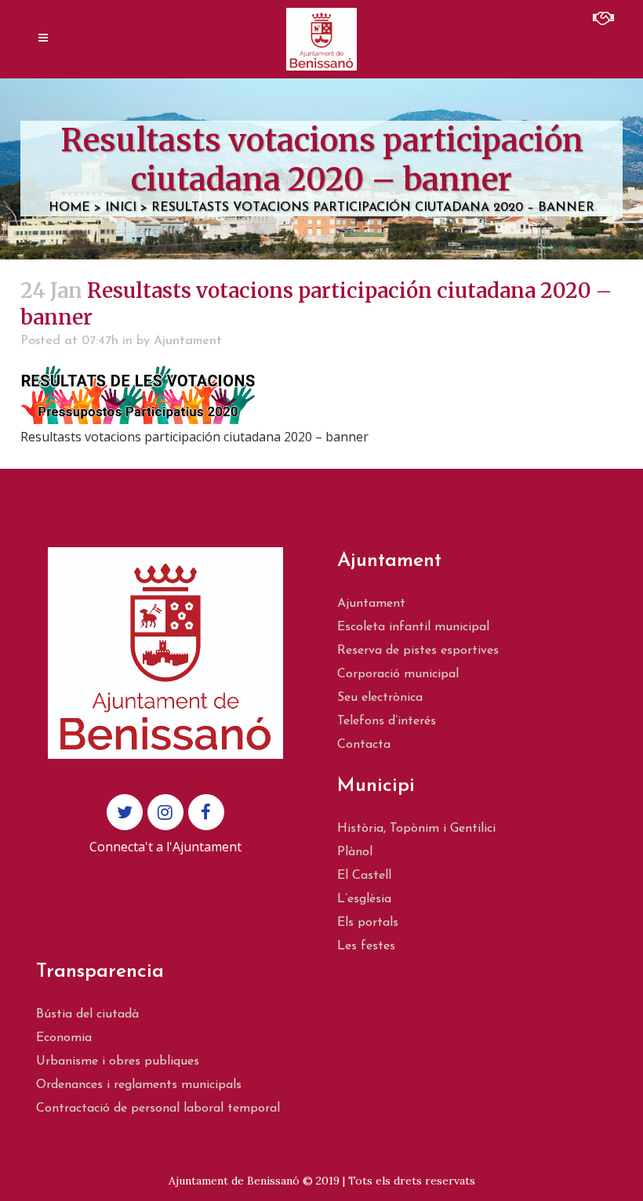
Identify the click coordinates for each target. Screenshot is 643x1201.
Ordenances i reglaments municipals (139, 1085)
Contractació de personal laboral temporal (158, 1108)
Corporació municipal (398, 674)
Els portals (367, 922)
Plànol (354, 852)
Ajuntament (188, 341)
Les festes (366, 946)
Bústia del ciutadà (87, 1014)
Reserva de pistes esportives (418, 650)
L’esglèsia (364, 899)
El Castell (364, 875)
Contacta (364, 744)
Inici (120, 207)
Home (69, 207)
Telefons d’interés (386, 721)
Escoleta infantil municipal (413, 627)
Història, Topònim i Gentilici (416, 828)
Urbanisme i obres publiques (117, 1061)
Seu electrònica (380, 697)
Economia (64, 1038)
